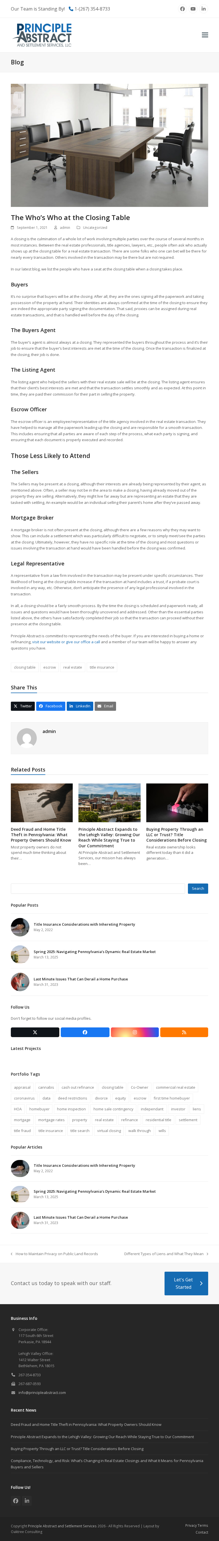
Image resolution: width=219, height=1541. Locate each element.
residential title (158, 1119)
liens (197, 1109)
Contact (202, 1532)
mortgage (22, 1119)
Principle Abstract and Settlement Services (62, 1526)
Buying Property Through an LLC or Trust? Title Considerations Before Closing (176, 835)
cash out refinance (78, 1087)
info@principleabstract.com (42, 1392)
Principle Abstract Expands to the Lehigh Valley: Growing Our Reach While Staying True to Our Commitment (109, 837)
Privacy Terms (196, 1525)
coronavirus (24, 1098)
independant (152, 1109)
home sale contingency (113, 1109)
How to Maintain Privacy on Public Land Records (54, 1254)
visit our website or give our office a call (66, 641)
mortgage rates (51, 1119)
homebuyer (39, 1109)
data (46, 1098)
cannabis (46, 1087)
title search (80, 1130)
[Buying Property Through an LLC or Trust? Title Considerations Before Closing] (177, 802)
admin (65, 227)
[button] (205, 34)
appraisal (22, 1087)
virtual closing (109, 1130)
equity (120, 1098)
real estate (72, 667)
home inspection (71, 1109)
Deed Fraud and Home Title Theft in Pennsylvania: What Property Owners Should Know (41, 835)
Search (198, 888)
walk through (139, 1130)
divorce (101, 1098)
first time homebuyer (172, 1098)
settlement (188, 1119)
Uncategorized (95, 227)
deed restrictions (72, 1098)
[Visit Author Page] (27, 737)
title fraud (22, 1130)
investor (178, 1109)
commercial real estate (175, 1087)
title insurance (102, 667)
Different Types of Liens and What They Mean (164, 1254)
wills (162, 1130)
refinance (129, 1119)
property (79, 1119)
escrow (49, 667)
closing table (25, 667)
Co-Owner (139, 1087)
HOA (18, 1109)
